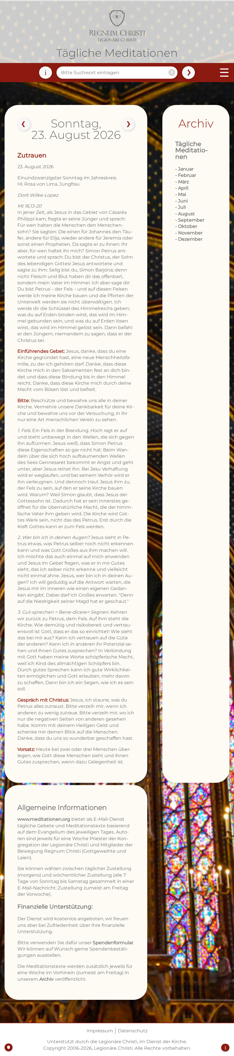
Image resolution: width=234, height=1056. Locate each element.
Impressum (99, 1030)
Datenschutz (133, 1030)
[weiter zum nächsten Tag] (128, 124)
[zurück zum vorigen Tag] (24, 124)
